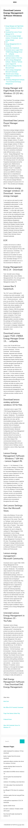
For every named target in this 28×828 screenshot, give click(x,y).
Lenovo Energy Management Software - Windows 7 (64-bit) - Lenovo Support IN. (14, 62)
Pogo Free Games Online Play (12, 713)
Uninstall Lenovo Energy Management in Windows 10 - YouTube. (14, 76)
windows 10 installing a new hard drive (14, 782)
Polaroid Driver (8, 719)
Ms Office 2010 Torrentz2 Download (13, 707)
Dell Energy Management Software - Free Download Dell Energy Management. (15, 81)
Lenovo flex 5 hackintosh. (12, 48)
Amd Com (6, 701)
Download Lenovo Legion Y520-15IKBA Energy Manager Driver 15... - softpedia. (14, 52)
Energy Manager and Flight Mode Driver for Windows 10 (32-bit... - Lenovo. (14, 28)
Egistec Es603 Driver (9, 805)
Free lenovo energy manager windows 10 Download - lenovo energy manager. (14, 38)
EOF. (7, 42)
